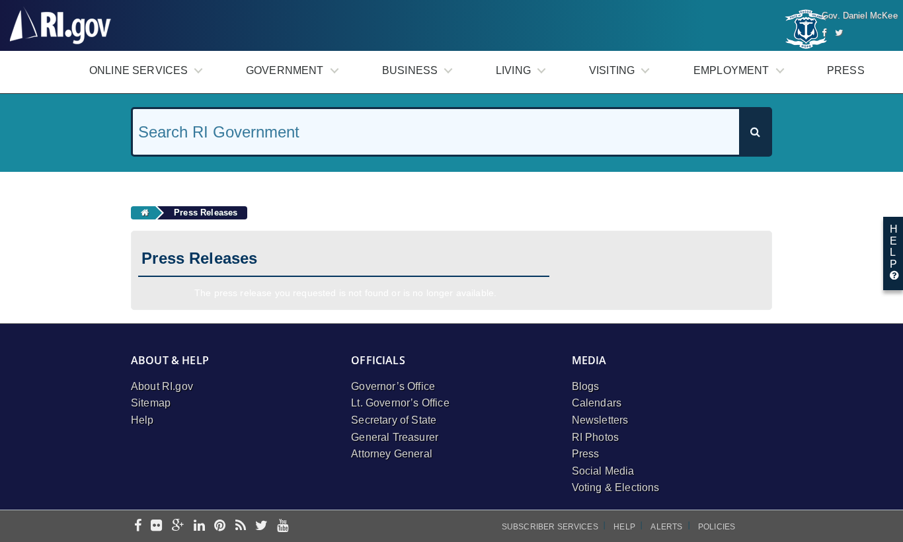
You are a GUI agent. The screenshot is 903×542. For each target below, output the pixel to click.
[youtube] (282, 526)
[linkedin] (199, 526)
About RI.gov (162, 386)
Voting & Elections (616, 487)
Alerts (666, 526)
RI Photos (595, 437)
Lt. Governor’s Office (400, 402)
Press (846, 70)
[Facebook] (824, 33)
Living (513, 70)
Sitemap (151, 402)
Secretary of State (393, 420)
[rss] (240, 526)
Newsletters (600, 420)
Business (410, 70)
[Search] (755, 132)
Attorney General (391, 453)
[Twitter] (839, 33)
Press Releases (205, 212)
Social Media (603, 471)
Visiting (612, 70)
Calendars (596, 402)
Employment (731, 70)
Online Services (138, 70)
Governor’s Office (393, 386)
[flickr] (156, 526)
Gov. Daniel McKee (860, 15)
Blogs (586, 386)
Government (285, 70)
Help (142, 420)
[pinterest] (219, 526)
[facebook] (137, 526)
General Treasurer (394, 437)
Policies (716, 526)
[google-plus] (178, 526)
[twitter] (261, 526)
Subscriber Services (550, 526)
